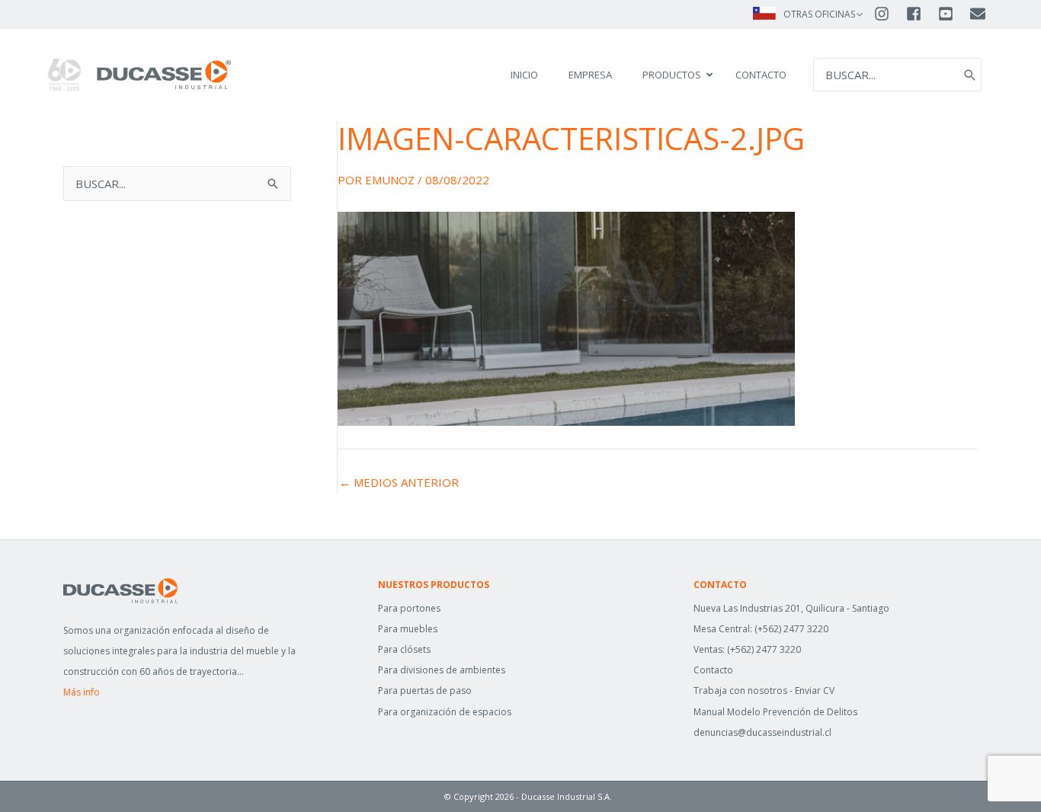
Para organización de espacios (444, 711)
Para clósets (404, 649)
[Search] (970, 75)
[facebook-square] (920, 13)
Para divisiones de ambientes (441, 669)
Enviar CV (814, 690)
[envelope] (979, 13)
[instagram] (888, 13)
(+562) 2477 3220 (791, 628)
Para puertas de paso (425, 690)
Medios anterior (399, 482)
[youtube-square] (952, 13)
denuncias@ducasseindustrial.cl (762, 732)
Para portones (409, 608)
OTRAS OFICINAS (819, 14)
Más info (81, 692)
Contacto (713, 669)
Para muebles (407, 628)
